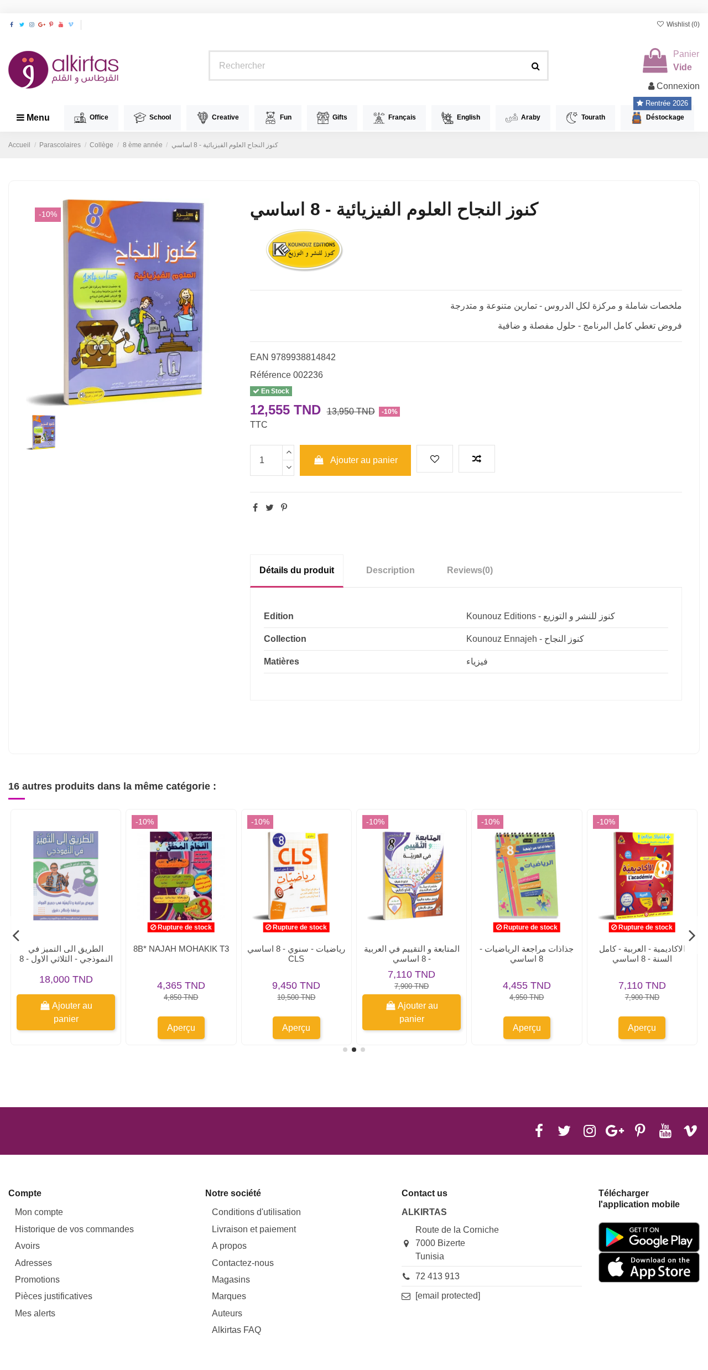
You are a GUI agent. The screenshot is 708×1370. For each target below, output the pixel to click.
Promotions (37, 1279)
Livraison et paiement (254, 1229)
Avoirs (27, 1245)
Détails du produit (296, 570)
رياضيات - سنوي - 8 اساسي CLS (296, 953)
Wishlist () (682, 24)
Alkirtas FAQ (236, 1330)
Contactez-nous (243, 1263)
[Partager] (255, 507)
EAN (259, 357)
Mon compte (39, 1212)
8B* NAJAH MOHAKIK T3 (181, 948)
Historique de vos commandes (74, 1229)
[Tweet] (270, 507)
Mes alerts (35, 1313)
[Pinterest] (284, 507)
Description (390, 570)
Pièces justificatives (53, 1296)
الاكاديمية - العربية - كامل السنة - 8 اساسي (642, 953)
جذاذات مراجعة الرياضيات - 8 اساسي (527, 953)
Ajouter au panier (364, 460)
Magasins (231, 1279)
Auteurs (227, 1313)
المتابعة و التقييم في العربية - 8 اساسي (412, 953)
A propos (229, 1245)
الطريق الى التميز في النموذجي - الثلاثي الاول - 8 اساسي (66, 958)
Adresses (33, 1263)
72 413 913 (437, 1276)
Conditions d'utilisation (256, 1212)
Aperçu (181, 1027)
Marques (229, 1296)
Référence (270, 375)
